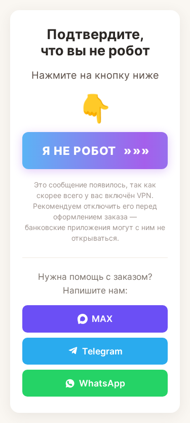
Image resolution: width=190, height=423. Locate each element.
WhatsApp (102, 383)
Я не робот (96, 150)
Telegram (102, 351)
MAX (102, 318)
